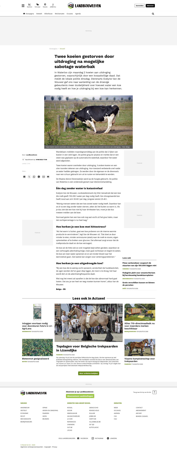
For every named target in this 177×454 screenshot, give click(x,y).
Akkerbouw (26, 331)
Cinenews (71, 424)
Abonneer (150, 6)
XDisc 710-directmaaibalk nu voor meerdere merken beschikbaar (139, 326)
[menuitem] (29, 6)
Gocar (69, 410)
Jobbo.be (92, 416)
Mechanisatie (128, 279)
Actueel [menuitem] (62, 49)
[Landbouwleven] (84, 5)
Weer (116, 408)
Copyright (47, 447)
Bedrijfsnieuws (130, 331)
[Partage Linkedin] (39, 177)
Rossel (69, 408)
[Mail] (43, 177)
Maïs (124, 288)
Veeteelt (23, 410)
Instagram (99, 438)
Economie (24, 413)
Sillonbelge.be (95, 422)
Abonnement (141, 410)
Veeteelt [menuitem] (39, 14)
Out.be (69, 427)
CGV (115, 416)
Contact (139, 408)
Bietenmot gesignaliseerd (35, 358)
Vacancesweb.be (73, 416)
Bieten (24, 361)
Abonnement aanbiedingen (80, 396)
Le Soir (69, 419)
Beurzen (46, 419)
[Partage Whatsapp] (34, 177)
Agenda (117, 413)
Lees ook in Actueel (88, 298)
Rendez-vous (94, 410)
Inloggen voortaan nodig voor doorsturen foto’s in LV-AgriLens (37, 326)
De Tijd (91, 424)
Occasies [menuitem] (70, 14)
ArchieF (139, 413)
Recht (22, 416)
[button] (23, 5)
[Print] (48, 177)
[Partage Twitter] (29, 177)
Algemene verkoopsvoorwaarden (31, 447)
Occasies (117, 410)
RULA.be (92, 413)
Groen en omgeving (50, 410)
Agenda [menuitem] (78, 14)
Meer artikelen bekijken (88, 373)
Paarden (59, 355)
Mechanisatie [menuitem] (59, 14)
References (71, 422)
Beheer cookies (142, 416)
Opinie (45, 408)
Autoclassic (94, 427)
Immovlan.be (72, 413)
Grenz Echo (93, 408)
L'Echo (69, 430)
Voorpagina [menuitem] (30, 14)
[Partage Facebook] (24, 177)
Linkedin (113, 438)
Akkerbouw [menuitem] (48, 14)
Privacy (54, 447)
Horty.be (92, 419)
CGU (115, 419)
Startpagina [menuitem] (53, 49)
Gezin (45, 416)
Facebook (84, 438)
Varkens (126, 269)
